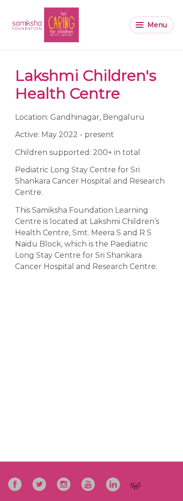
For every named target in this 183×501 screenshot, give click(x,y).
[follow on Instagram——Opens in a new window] (66, 481)
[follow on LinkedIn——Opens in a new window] (115, 481)
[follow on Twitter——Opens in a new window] (42, 481)
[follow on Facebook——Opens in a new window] (18, 481)
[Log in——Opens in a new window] (138, 482)
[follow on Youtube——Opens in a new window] (91, 481)
